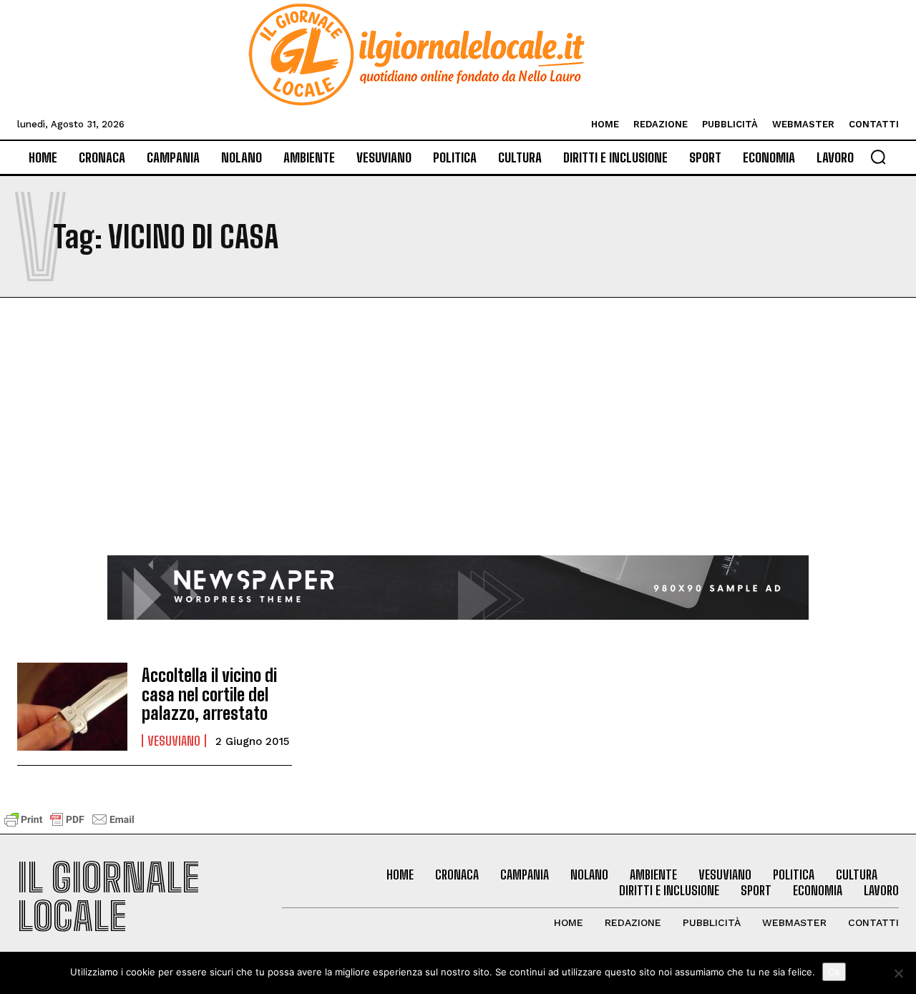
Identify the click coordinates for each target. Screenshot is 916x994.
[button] (878, 157)
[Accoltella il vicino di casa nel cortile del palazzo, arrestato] (72, 707)
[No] (898, 973)
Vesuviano (173, 740)
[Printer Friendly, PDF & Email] (69, 826)
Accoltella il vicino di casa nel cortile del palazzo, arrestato (209, 694)
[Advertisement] (458, 448)
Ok (834, 972)
